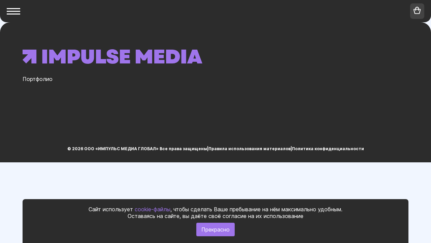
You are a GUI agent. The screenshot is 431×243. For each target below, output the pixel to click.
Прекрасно (215, 229)
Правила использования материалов (249, 148)
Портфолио (38, 79)
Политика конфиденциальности (328, 148)
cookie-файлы (152, 209)
